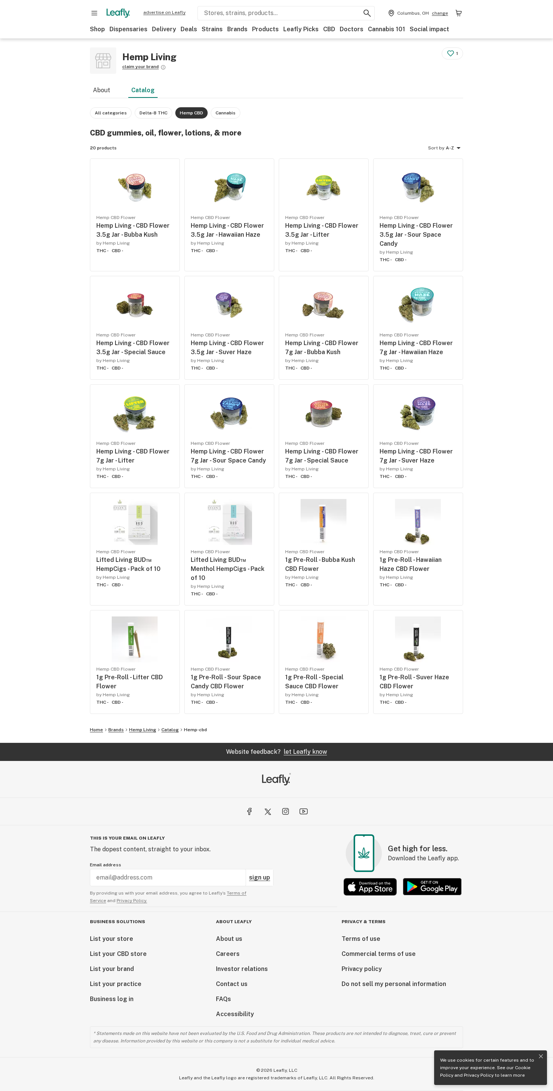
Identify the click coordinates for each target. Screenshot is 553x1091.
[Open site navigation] (94, 13)
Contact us (232, 984)
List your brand (112, 968)
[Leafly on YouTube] (304, 811)
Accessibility (235, 1014)
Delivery (164, 29)
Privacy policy (362, 968)
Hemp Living (142, 729)
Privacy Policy (479, 1075)
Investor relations (242, 968)
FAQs (223, 999)
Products (265, 29)
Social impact (429, 29)
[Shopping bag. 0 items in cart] (458, 13)
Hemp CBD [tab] (191, 113)
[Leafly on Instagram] (285, 811)
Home (96, 729)
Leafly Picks (301, 29)
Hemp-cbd (195, 729)
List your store (111, 938)
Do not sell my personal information (394, 984)
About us (229, 938)
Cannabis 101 (386, 29)
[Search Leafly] (367, 13)
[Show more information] (163, 67)
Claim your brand (140, 66)
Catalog (143, 90)
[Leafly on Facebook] (249, 811)
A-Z (450, 148)
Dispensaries (128, 29)
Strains (212, 29)
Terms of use (361, 938)
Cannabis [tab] (225, 113)
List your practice (115, 984)
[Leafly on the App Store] (370, 887)
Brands (237, 29)
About (101, 90)
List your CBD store (118, 953)
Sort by (436, 148)
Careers (228, 953)
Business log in (112, 999)
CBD (329, 29)
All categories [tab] (111, 113)
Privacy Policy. (132, 900)
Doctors (351, 29)
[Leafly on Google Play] (432, 887)
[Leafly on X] (267, 811)
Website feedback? (276, 751)
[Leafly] (118, 13)
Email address (105, 864)
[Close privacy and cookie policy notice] (541, 1056)
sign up (259, 877)
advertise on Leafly (164, 12)
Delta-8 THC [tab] (153, 113)
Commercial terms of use (379, 953)
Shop (97, 29)
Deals (189, 29)
